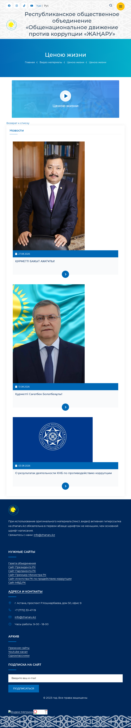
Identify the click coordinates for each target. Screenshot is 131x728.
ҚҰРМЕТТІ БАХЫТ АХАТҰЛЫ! (35, 261)
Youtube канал (18, 652)
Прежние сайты (19, 648)
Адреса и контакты (25, 591)
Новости (17, 130)
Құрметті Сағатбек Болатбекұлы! (38, 394)
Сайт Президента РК (22, 567)
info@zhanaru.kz (44, 535)
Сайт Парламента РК (22, 571)
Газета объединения (22, 563)
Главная (30, 62)
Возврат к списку (17, 123)
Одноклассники (19, 655)
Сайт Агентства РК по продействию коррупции (40, 579)
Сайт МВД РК (17, 582)
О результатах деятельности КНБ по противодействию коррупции (63, 473)
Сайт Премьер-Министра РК (27, 575)
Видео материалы (51, 62)
